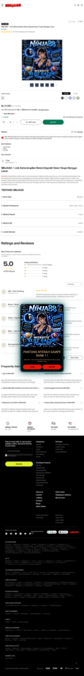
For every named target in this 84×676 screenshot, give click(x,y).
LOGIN (32, 367)
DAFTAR (52, 367)
